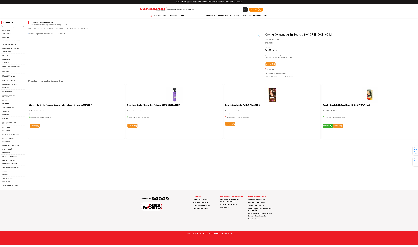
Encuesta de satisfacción (257, 216)
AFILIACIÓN (210, 15)
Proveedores (224, 207)
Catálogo (36, 29)
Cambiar (181, 15)
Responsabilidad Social (201, 205)
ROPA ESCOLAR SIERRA (10, 163)
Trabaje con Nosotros (200, 199)
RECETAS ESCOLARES (9, 156)
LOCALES (247, 15)
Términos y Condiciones (256, 199)
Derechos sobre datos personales (260, 213)
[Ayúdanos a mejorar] (415, 150)
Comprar (268, 64)
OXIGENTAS (84, 29)
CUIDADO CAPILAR (72, 29)
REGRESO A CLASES (8, 160)
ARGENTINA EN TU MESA (10, 48)
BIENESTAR (6, 59)
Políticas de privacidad (256, 202)
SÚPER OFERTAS (7, 178)
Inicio (29, 29)
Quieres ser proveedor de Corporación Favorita (229, 200)
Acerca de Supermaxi (200, 202)
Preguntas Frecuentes (200, 208)
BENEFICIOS (223, 15)
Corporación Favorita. (219, 233)
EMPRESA (257, 15)
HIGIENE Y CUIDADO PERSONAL (52, 29)
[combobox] (13, 26)
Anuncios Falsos (253, 219)
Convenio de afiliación (256, 205)
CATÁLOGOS (235, 15)
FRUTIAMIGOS (7, 91)
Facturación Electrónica (228, 204)
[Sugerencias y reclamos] (415, 161)
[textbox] (13, 26)
